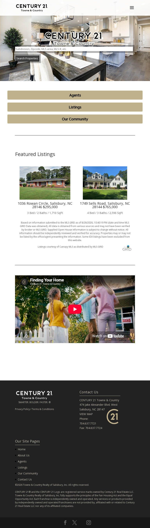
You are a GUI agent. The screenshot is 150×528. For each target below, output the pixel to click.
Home (22, 449)
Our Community (75, 119)
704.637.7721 (87, 423)
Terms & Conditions (43, 409)
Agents (75, 95)
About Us (23, 455)
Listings (75, 107)
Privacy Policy (22, 409)
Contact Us (25, 479)
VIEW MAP (86, 414)
